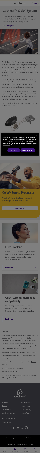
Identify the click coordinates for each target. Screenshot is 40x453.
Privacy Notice (6, 145)
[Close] (36, 135)
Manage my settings (27, 150)
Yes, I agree (14, 150)
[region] (20, 144)
